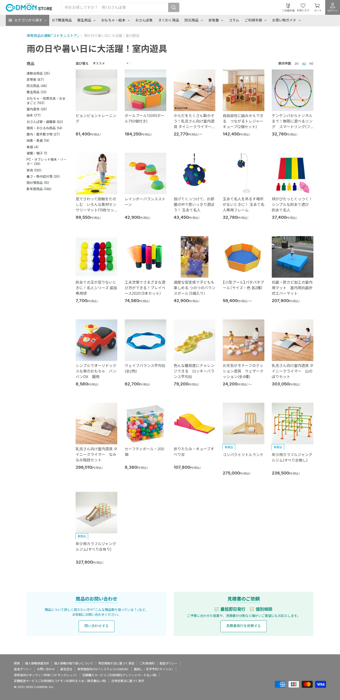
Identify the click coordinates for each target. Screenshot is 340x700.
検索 (17, 663)
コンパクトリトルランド (243, 454)
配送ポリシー (169, 663)
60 (311, 63)
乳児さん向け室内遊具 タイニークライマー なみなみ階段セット (96, 454)
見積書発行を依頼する (243, 626)
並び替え (82, 63)
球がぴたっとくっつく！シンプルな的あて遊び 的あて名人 (292, 204)
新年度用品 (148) (39, 189)
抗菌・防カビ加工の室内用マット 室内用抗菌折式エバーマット (292, 288)
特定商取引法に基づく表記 (116, 663)
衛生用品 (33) (37, 92)
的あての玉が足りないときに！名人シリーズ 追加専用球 (96, 288)
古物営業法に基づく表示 (127, 681)
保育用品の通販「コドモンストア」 (53, 35)
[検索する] (173, 7)
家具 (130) (34, 170)
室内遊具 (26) (37, 109)
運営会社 (66, 669)
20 (297, 63)
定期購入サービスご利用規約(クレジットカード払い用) (119, 675)
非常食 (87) (35, 79)
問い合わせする (96, 626)
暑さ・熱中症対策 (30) (43, 176)
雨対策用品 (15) (38, 183)
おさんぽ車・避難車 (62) (45, 122)
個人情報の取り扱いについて (73, 663)
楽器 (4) (33, 147)
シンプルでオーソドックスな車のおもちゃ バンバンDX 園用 (96, 371)
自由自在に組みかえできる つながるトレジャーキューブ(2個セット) (243, 121)
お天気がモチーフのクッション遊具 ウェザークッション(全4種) (243, 371)
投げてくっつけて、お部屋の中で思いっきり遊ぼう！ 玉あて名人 (194, 204)
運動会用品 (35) (38, 73)
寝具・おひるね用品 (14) (44, 128)
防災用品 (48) (37, 86)
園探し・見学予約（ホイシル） (153, 669)
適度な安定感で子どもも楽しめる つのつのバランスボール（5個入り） (194, 288)
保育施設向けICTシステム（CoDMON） (103, 669)
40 (304, 63)
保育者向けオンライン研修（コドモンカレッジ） (45, 675)
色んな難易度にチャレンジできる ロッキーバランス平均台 (194, 371)
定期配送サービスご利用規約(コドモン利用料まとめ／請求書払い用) (60, 681)
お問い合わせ (46, 669)
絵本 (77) (34, 115)
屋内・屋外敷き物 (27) (43, 134)
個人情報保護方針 (37, 663)
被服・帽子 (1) (37, 153)
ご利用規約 (147, 663)
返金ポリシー (23, 669)
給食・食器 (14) (38, 140)
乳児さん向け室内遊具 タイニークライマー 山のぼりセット (292, 371)
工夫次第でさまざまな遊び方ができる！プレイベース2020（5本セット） (145, 288)
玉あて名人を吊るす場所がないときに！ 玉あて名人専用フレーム (243, 204)
